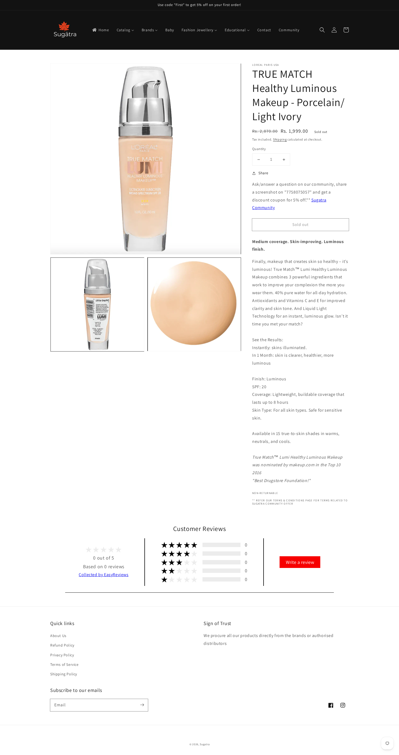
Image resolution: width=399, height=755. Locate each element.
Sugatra (205, 744)
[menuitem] (100, 30)
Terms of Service (64, 664)
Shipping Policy (63, 674)
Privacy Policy (62, 655)
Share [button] (263, 172)
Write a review (300, 562)
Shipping (280, 139)
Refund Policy (62, 645)
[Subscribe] (142, 705)
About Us (58, 635)
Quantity (259, 149)
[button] (322, 30)
